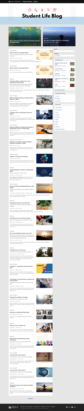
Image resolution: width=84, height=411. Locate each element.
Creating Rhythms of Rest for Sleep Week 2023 (21, 170)
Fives (56, 84)
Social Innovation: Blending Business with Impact (22, 187)
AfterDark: (57, 73)
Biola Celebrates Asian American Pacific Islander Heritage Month (25, 41)
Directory (57, 119)
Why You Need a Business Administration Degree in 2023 (22, 98)
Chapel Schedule (58, 107)
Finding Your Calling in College (19, 297)
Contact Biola (22, 406)
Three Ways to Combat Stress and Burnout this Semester (22, 280)
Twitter (58, 96)
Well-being (46, 38)
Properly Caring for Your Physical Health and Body (21, 385)
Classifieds (57, 126)
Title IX (48, 406)
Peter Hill (11, 240)
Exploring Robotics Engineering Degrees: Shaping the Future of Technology (21, 127)
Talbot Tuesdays (59, 68)
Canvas (56, 112)
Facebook (58, 98)
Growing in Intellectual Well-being (19, 312)
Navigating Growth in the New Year (20, 203)
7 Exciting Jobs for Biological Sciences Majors (21, 113)
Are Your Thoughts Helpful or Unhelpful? (56, 40)
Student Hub (57, 117)
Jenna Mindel (12, 88)
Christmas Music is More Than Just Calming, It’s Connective (20, 81)
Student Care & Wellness (60, 129)
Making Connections (14, 154)
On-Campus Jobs (58, 109)
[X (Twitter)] (69, 407)
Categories (56, 53)
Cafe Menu (57, 114)
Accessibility (53, 406)
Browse (35, 1)
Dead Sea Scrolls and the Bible (61, 63)
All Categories (57, 55)
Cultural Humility (13, 50)
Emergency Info (37, 406)
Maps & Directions (29, 406)
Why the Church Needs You (17, 325)
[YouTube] (72, 407)
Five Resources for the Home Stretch (20, 218)
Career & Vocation (13, 95)
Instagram (58, 101)
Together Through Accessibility (19, 156)
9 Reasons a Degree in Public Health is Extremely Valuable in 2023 (21, 142)
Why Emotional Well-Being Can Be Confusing (20, 339)
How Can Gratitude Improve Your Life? (21, 233)
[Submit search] (74, 51)
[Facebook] (67, 407)
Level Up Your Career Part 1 (17, 370)
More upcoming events (59, 90)
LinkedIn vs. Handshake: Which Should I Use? (21, 267)
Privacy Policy (43, 406)
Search (55, 49)
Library (56, 124)
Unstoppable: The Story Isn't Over (61, 79)
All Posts (30, 398)
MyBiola (56, 121)
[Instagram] (74, 407)
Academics (12, 139)
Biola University (16, 1)
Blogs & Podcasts (27, 1)
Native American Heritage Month (19, 53)
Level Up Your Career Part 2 (18, 355)
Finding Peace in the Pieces (18, 250)
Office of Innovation (14, 184)
